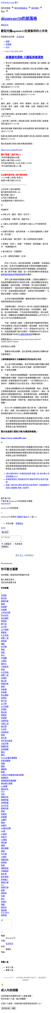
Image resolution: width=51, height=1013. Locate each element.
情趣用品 (5, 860)
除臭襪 (4, 607)
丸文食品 (5, 635)
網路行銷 (5, 882)
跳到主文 (5, 25)
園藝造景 (5, 746)
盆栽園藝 (5, 749)
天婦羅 (4, 658)
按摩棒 (4, 863)
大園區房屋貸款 (25, 334)
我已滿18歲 (6, 1008)
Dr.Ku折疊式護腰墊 (9, 758)
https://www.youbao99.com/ (11, 150)
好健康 (4, 718)
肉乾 (3, 652)
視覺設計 (19, 523)
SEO (3, 791)
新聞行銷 (5, 887)
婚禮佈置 (5, 800)
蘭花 (3, 755)
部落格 (8, 44)
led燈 (3, 831)
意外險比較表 (6, 741)
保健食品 (5, 721)
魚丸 (3, 655)
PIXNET (11, 977)
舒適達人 (5, 880)
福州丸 (4, 664)
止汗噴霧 (5, 630)
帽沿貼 (4, 598)
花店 (3, 794)
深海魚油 (5, 732)
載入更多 (5, 532)
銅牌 (3, 823)
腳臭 (3, 604)
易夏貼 (4, 621)
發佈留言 (5, 547)
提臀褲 (4, 915)
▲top (3, 528)
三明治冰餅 (5, 613)
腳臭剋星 (5, 601)
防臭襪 (4, 610)
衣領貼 (4, 595)
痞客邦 (20, 517)
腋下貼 (4, 624)
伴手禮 (4, 647)
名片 (7, 47)
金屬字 (4, 825)
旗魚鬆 (4, 641)
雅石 (3, 752)
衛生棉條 (5, 877)
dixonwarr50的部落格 (19, 18)
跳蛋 (3, 865)
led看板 (4, 840)
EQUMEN (5, 912)
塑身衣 (4, 907)
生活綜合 (20, 37)
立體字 (4, 820)
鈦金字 (4, 837)
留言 (25, 517)
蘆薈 (3, 890)
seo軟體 (4, 786)
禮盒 (3, 644)
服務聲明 (25, 980)
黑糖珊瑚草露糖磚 (8, 781)
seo (2, 885)
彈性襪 (4, 843)
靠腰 (3, 764)
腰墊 (3, 766)
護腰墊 (4, 769)
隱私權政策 (42, 977)
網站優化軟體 (6, 783)
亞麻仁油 (5, 724)
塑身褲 (4, 910)
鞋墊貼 (4, 632)
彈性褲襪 (5, 848)
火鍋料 (4, 661)
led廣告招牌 (6, 828)
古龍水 (4, 902)
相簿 (7, 41)
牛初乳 (4, 729)
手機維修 (5, 871)
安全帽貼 (5, 618)
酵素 (3, 735)
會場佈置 (5, 803)
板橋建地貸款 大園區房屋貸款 (24, 57)
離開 (13, 1008)
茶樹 (3, 896)
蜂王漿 (4, 726)
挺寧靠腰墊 (5, 761)
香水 (3, 899)
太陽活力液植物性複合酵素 (12, 775)
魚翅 (3, 669)
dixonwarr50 (6, 503)
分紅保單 (5, 744)
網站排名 (5, 789)
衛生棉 (4, 874)
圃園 (3, 905)
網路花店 (5, 797)
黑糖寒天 (5, 778)
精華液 (4, 893)
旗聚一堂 (5, 638)
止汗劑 (4, 627)
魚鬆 (3, 650)
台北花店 (5, 806)
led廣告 (4, 834)
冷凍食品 (5, 667)
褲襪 (3, 845)
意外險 (4, 738)
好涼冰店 (5, 615)
